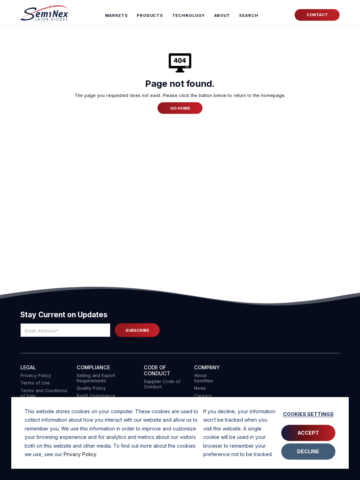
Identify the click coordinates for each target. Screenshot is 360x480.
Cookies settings (308, 414)
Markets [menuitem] (116, 15)
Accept (308, 433)
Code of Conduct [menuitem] (157, 370)
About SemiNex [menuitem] (203, 378)
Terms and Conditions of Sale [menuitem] (44, 393)
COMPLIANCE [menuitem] (93, 367)
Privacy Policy (80, 454)
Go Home (180, 108)
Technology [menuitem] (188, 15)
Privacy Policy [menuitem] (35, 375)
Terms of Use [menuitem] (35, 382)
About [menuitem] (222, 15)
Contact (317, 14)
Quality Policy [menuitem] (91, 388)
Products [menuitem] (150, 15)
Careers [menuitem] (203, 395)
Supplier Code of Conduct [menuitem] (162, 384)
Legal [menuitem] (28, 367)
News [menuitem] (200, 388)
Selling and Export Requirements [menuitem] (96, 378)
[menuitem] (249, 16)
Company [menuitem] (207, 367)
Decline (308, 451)
